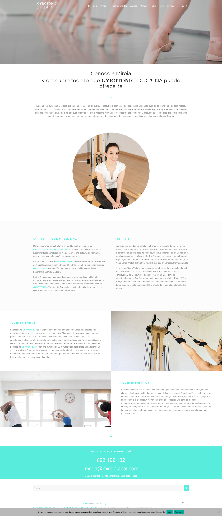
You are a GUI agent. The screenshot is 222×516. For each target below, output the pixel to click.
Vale (169, 512)
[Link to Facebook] (187, 6)
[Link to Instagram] (183, 6)
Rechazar (179, 512)
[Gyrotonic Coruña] (47, 6)
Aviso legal (103, 504)
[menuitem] (93, 6)
